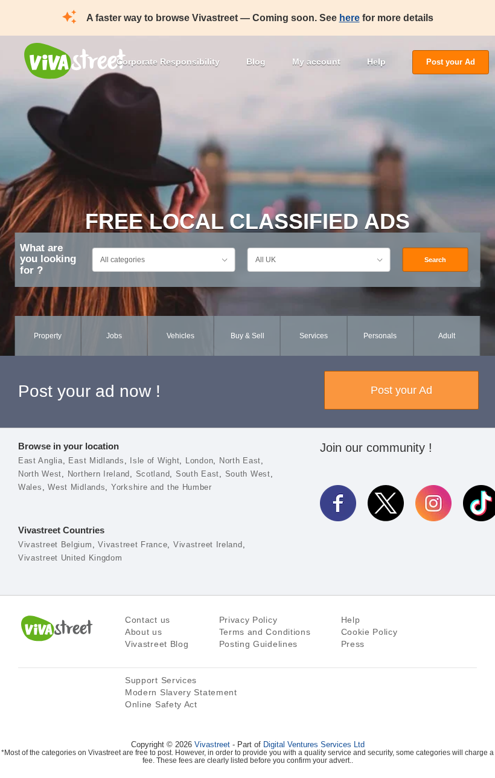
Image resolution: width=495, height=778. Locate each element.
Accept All (360, 748)
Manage (129, 748)
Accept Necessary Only (246, 748)
